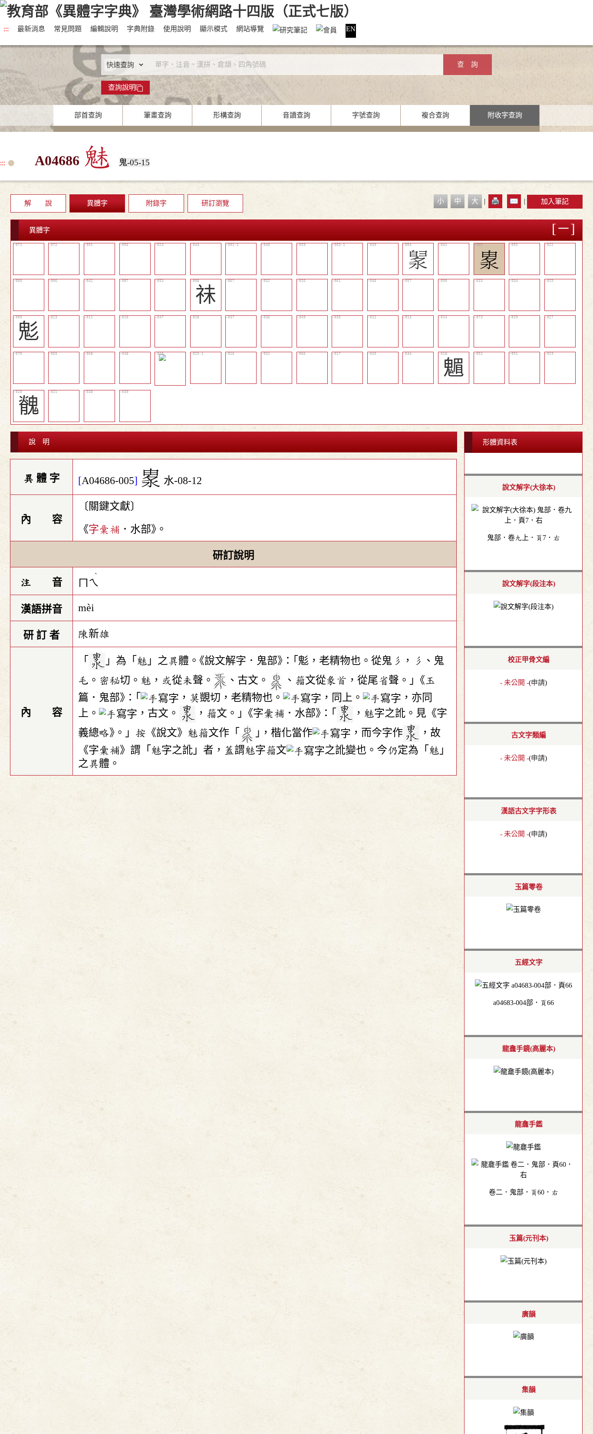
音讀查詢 (296, 115)
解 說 (38, 203)
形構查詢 (227, 115)
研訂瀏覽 (215, 203)
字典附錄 (141, 29)
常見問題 (68, 29)
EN (351, 29)
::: (6, 29)
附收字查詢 (505, 115)
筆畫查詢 (157, 115)
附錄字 (156, 203)
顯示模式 (213, 29)
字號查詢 (366, 115)
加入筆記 (555, 201)
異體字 (97, 203)
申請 (538, 682)
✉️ (514, 201)
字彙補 (104, 529)
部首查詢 (88, 115)
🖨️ (495, 201)
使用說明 (177, 29)
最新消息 (31, 29)
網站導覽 (250, 29)
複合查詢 (435, 115)
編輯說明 (104, 29)
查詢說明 (122, 87)
